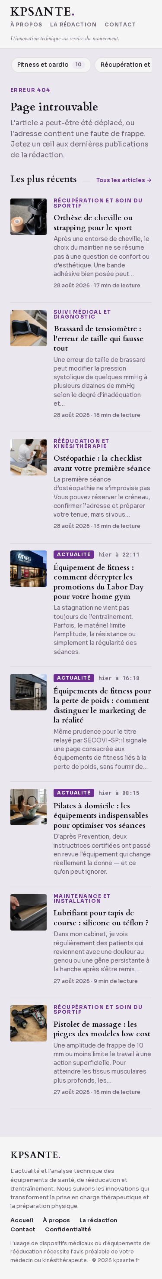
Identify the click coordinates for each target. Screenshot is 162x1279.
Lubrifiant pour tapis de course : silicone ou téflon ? (101, 918)
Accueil (21, 1220)
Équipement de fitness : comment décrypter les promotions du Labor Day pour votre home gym (99, 582)
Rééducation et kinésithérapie (82, 444)
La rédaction (73, 25)
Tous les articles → (124, 180)
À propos (26, 25)
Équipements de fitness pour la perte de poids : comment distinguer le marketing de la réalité (102, 705)
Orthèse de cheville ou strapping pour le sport (93, 222)
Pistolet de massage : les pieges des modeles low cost (102, 1029)
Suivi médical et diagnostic (82, 315)
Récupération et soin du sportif (98, 203)
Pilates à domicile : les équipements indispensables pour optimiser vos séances (101, 815)
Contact (120, 25)
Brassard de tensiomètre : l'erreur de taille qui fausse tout (98, 338)
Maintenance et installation (82, 899)
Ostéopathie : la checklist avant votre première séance (102, 463)
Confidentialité (68, 1229)
